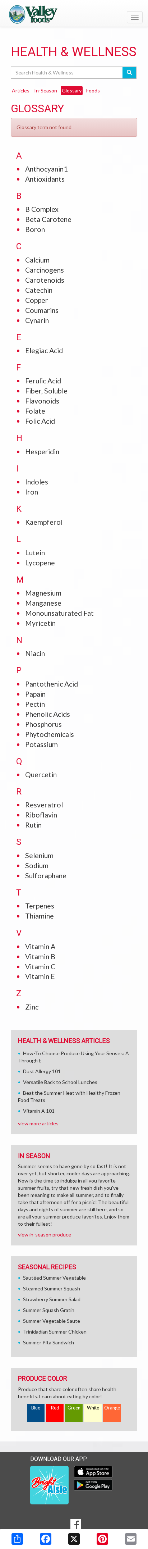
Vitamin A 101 (39, 1111)
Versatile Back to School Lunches (60, 1082)
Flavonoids (42, 401)
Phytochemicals (49, 734)
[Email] (131, 1539)
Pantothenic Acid (51, 684)
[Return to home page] (74, 14)
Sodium (36, 865)
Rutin (33, 825)
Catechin (38, 290)
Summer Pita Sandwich (48, 1342)
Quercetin (41, 774)
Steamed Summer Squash (51, 1288)
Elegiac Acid (44, 350)
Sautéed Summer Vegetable (54, 1278)
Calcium (37, 260)
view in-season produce (44, 1234)
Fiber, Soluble (46, 391)
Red (55, 1408)
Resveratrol (44, 805)
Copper (36, 300)
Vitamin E (40, 976)
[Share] (17, 1539)
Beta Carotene (48, 219)
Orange (112, 1408)
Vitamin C (40, 966)
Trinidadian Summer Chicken (55, 1332)
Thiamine (39, 916)
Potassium (41, 744)
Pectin (35, 704)
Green (74, 1408)
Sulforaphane (45, 875)
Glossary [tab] (72, 90)
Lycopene (40, 563)
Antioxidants (45, 179)
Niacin (35, 653)
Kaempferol (44, 522)
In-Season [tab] (45, 90)
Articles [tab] (20, 90)
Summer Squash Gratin (48, 1310)
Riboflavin (41, 815)
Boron (35, 229)
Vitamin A (40, 946)
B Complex (42, 209)
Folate (35, 411)
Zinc (31, 1007)
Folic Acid (40, 421)
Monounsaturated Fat (59, 613)
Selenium (39, 855)
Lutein (35, 552)
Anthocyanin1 (46, 169)
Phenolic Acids (47, 714)
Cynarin (37, 320)
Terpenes (39, 906)
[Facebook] (45, 1539)
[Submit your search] (129, 73)
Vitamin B (40, 956)
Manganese (43, 603)
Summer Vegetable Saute (51, 1321)
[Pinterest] (102, 1539)
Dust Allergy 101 (42, 1071)
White (93, 1408)
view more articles (38, 1123)
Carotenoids (44, 280)
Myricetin (40, 623)
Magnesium (43, 593)
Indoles (36, 482)
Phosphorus (43, 724)
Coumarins (42, 310)
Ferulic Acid (43, 381)
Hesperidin (42, 451)
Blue (35, 1408)
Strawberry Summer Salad (51, 1299)
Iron (31, 492)
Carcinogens (44, 270)
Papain (35, 694)
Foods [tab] (93, 90)
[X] (74, 1539)
